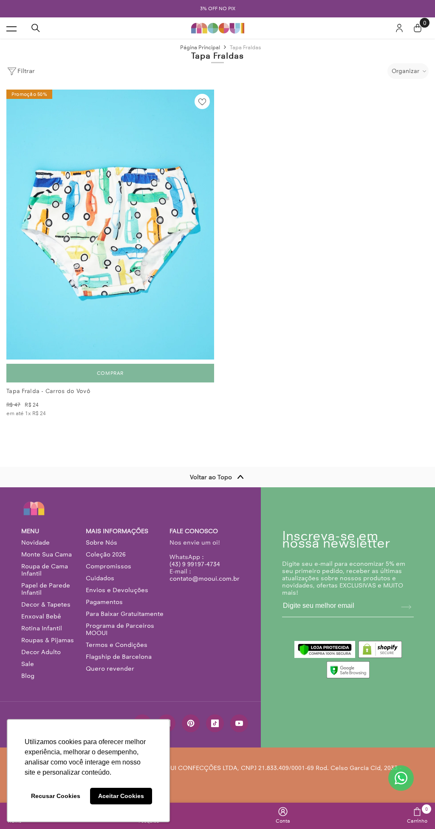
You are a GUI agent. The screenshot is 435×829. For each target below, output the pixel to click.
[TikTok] (215, 723)
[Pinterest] (191, 723)
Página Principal (200, 47)
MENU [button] (30, 531)
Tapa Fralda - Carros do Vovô (48, 391)
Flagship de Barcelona (119, 656)
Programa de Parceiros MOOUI (120, 629)
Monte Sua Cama (46, 554)
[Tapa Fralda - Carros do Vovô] (110, 225)
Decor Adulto (41, 652)
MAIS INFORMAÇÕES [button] (117, 531)
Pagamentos (104, 602)
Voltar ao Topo (211, 477)
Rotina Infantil (41, 628)
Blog (27, 676)
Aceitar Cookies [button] (121, 795)
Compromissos (108, 566)
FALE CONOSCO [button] (193, 531)
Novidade (35, 542)
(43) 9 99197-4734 (194, 564)
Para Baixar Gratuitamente (125, 614)
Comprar (110, 373)
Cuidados (100, 578)
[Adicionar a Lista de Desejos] (202, 101)
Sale (27, 664)
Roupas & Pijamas (47, 640)
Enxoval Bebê (41, 616)
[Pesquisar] (35, 28)
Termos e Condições (116, 645)
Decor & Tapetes (46, 604)
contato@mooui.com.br (204, 578)
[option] (217, 8)
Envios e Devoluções (117, 590)
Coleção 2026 (106, 554)
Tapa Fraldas (245, 47)
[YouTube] (239, 723)
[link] (283, 815)
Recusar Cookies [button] (55, 795)
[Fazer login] (399, 28)
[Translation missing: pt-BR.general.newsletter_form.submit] (406, 607)
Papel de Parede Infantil (45, 589)
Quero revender (110, 668)
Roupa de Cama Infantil (44, 569)
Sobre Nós (101, 542)
